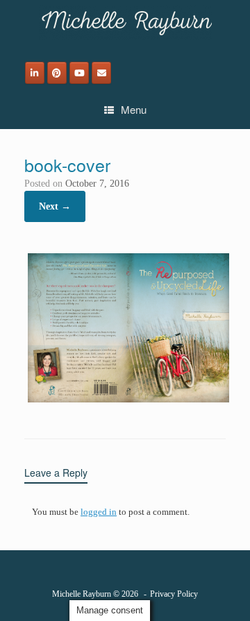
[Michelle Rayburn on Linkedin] (34, 73)
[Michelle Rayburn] (125, 23)
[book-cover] (128, 403)
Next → (55, 206)
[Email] (101, 73)
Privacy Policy (174, 594)
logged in (99, 512)
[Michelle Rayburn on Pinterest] (57, 73)
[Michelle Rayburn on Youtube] (79, 73)
